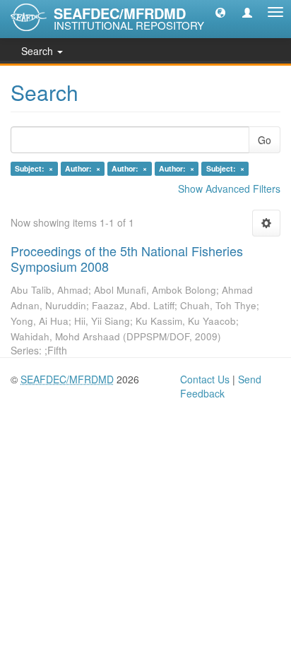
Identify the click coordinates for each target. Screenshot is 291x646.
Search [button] (38, 51)
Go (264, 140)
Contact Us (205, 379)
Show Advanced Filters (229, 188)
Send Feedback (220, 386)
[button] (220, 12)
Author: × (82, 168)
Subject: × (34, 168)
